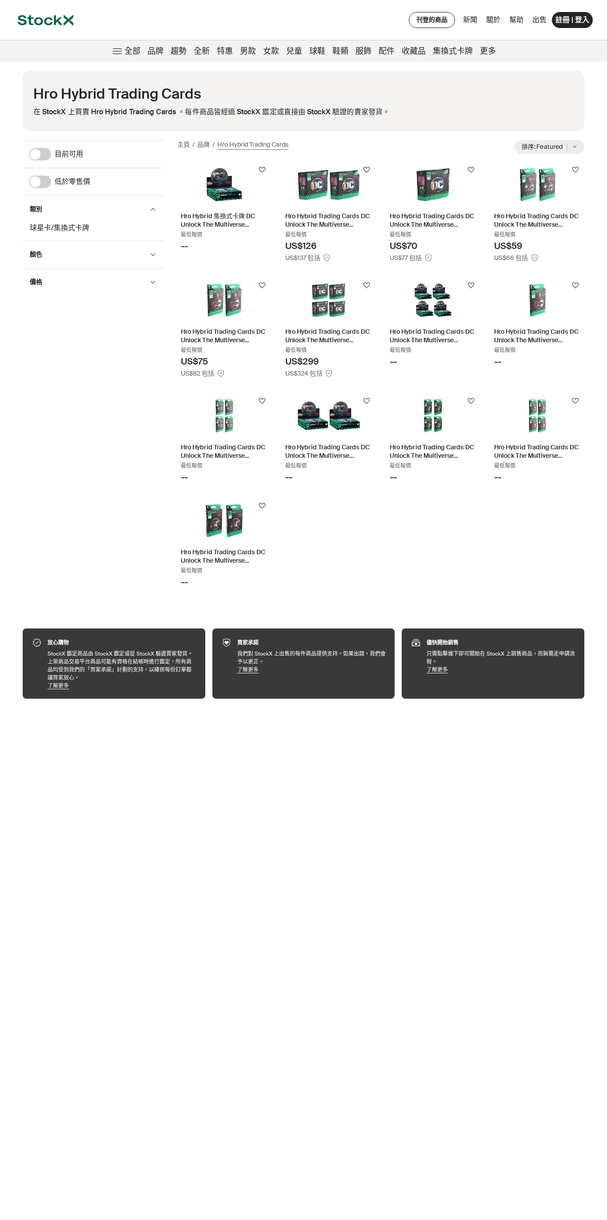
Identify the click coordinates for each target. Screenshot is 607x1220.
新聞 (470, 19)
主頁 (183, 144)
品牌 (156, 51)
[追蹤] (262, 170)
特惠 (225, 51)
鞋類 (340, 51)
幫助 (516, 19)
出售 (539, 19)
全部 (132, 51)
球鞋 (317, 51)
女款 (271, 51)
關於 (495, 22)
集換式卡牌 (453, 51)
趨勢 (179, 51)
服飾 (363, 51)
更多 (488, 51)
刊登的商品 (431, 20)
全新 (202, 51)
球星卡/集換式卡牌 (59, 227)
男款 (248, 51)
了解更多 (122, 685)
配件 (387, 51)
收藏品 (414, 51)
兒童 (294, 51)
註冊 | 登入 (572, 19)
